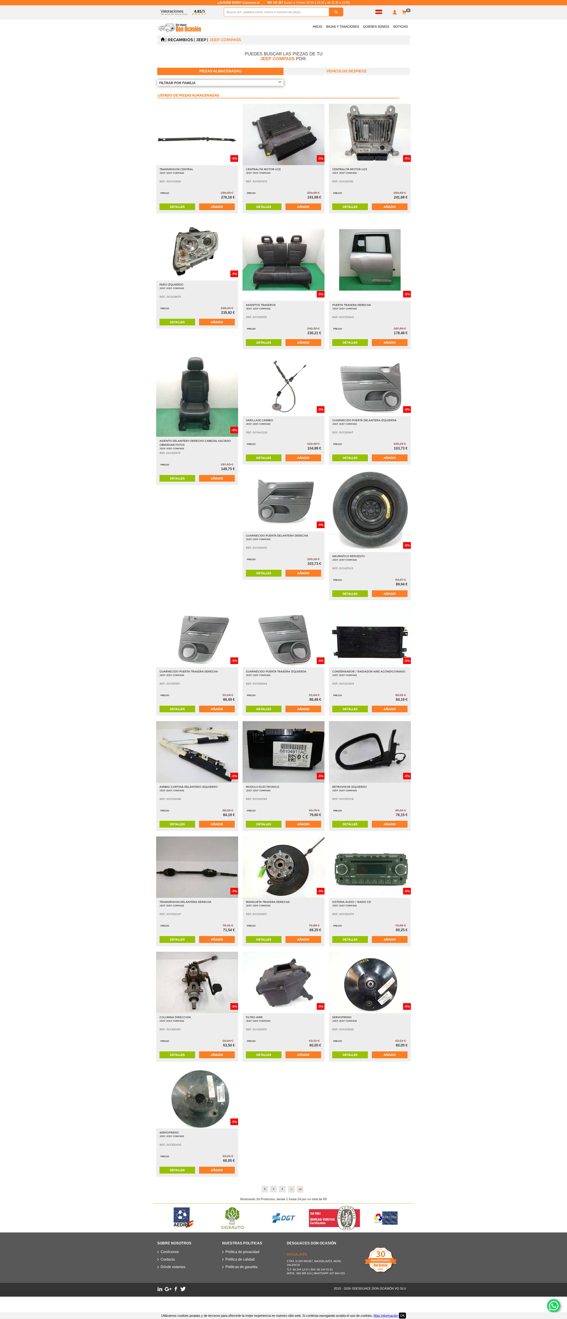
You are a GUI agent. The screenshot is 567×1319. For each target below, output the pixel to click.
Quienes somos (376, 26)
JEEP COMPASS (225, 39)
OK (402, 1315)
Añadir (217, 207)
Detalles (177, 207)
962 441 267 (275, 2)
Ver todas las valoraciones (174, 14)
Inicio (317, 26)
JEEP (201, 39)
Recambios (180, 39)
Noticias (400, 26)
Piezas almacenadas (220, 71)
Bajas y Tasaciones (342, 26)
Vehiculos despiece (346, 71)
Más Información (386, 1315)
